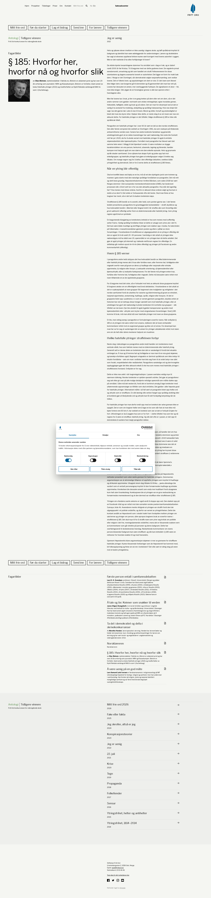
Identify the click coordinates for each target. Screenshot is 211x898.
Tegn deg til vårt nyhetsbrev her (118, 875)
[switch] (93, 460)
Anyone (122, 888)
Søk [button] (86, 5)
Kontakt (68, 6)
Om (61, 6)
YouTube (122, 880)
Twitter (113, 880)
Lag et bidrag (60, 27)
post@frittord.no (118, 868)
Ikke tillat (74, 469)
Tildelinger (46, 6)
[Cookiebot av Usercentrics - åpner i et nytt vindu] (143, 427)
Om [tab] (138, 435)
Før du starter (38, 27)
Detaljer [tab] (106, 435)
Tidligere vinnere (117, 27)
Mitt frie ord (78, 6)
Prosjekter (35, 6)
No (91, 6)
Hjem (27, 6)
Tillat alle (137, 469)
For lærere (95, 27)
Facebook (108, 880)
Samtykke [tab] (72, 435)
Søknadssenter (121, 6)
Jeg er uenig (114, 38)
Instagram (117, 880)
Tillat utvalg (105, 469)
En (94, 6)
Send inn (78, 27)
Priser (55, 6)
